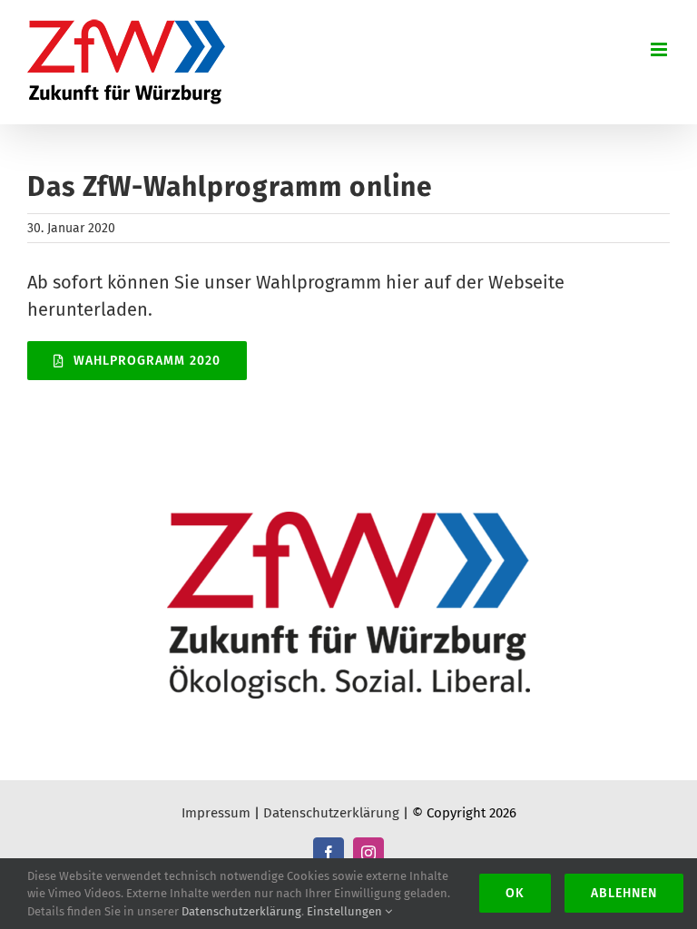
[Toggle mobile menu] (660, 49)
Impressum (216, 813)
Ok (515, 893)
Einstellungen (346, 911)
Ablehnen (624, 893)
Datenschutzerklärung (331, 813)
